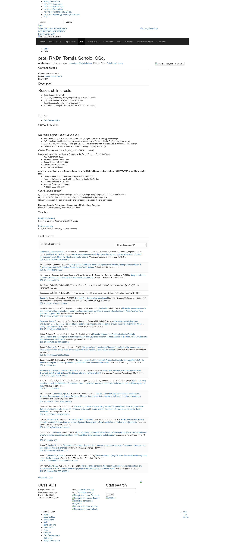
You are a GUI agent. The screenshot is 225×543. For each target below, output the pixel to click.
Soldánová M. (45, 370)
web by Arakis (185, 514)
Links (45, 530)
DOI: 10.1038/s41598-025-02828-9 (54, 471)
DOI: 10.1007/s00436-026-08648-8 (54, 342)
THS (45, 17)
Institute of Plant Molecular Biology (57, 11)
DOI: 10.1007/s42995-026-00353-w (54, 259)
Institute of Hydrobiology (53, 6)
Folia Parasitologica (115, 63)
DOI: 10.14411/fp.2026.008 (51, 269)
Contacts (47, 532)
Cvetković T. (45, 251)
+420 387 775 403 (86, 489)
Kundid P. (65, 370)
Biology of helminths (46, 218)
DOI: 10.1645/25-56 (48, 365)
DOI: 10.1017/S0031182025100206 (54, 414)
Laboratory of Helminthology (80, 63)
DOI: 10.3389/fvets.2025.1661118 (54, 450)
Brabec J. (61, 455)
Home (45, 514)
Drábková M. (51, 254)
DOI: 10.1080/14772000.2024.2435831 (56, 401)
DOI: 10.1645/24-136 (48, 440)
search (110, 494)
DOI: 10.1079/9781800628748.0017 (54, 303)
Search (69, 21)
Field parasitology (45, 226)
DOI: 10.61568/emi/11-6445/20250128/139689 (59, 460)
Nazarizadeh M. (57, 251)
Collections (47, 537)
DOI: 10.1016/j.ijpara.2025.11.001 (54, 375)
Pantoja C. (44, 321)
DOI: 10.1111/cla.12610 (49, 388)
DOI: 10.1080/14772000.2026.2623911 (56, 316)
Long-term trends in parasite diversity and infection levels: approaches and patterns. (92, 276)
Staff (45, 48)
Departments (48, 519)
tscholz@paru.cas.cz (53, 76)
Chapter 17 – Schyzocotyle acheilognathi (92, 298)
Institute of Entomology (52, 4)
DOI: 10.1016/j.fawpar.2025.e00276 (54, 427)
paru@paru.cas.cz (85, 492)
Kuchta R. (44, 298)
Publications (48, 527)
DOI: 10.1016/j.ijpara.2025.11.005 (54, 329)
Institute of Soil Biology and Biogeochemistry (61, 14)
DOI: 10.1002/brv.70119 (49, 280)
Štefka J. (62, 254)
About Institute (49, 517)
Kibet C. (80, 419)
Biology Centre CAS (51, 1)
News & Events (49, 524)
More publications (45, 477)
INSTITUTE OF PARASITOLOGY (51, 31)
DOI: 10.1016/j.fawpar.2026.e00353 (54, 355)
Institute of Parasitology (53, 9)
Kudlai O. (53, 321)
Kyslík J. (66, 393)
